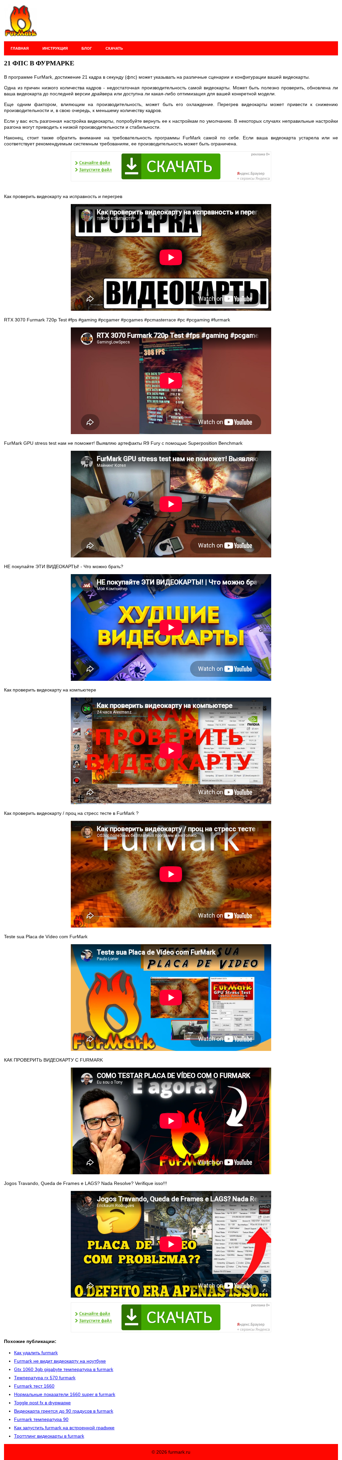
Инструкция (55, 48)
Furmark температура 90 (41, 1419)
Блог (86, 48)
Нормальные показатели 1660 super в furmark (64, 1394)
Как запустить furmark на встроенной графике (64, 1427)
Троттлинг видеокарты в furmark (49, 1436)
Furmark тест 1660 (34, 1386)
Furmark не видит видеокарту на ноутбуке (60, 1361)
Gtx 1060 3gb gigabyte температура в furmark (63, 1369)
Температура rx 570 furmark (44, 1377)
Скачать (114, 48)
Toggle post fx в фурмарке (42, 1402)
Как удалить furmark (36, 1352)
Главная (20, 48)
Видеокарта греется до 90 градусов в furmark (63, 1411)
